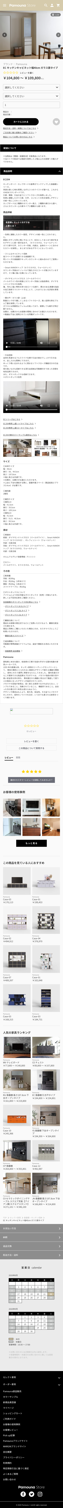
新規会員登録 (9, 1402)
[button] (12, 808)
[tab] (31, 741)
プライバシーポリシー (13, 1457)
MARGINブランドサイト (14, 1446)
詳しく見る (31, 1228)
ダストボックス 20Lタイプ (16, 610)
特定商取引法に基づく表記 (16, 1468)
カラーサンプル (10, 1396)
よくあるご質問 (10, 1473)
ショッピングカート (12, 1413)
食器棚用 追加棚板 (12, 651)
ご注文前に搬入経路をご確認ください (18, 132)
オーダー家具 (9, 1384)
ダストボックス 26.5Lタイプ (17, 606)
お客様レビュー (10, 1429)
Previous (4, 35)
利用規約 (7, 1462)
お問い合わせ (9, 1479)
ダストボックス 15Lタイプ (16, 614)
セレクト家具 (15, 1217)
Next (58, 35)
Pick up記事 (9, 1435)
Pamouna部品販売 (12, 1391)
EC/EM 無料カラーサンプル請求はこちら (20, 435)
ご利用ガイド (9, 1418)
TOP (5, 1217)
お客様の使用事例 (11, 1424)
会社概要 (7, 1451)
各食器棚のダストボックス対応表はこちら (20, 602)
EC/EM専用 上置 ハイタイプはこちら (18, 423)
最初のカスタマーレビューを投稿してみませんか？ (31, 780)
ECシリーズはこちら (11, 419)
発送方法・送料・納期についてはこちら (19, 128)
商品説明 (8, 171)
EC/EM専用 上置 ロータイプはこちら (18, 427)
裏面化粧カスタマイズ (14, 635)
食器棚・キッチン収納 (33, 1217)
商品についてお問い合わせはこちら (17, 136)
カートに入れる (20, 121)
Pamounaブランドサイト (15, 1440)
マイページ (8, 1407)
